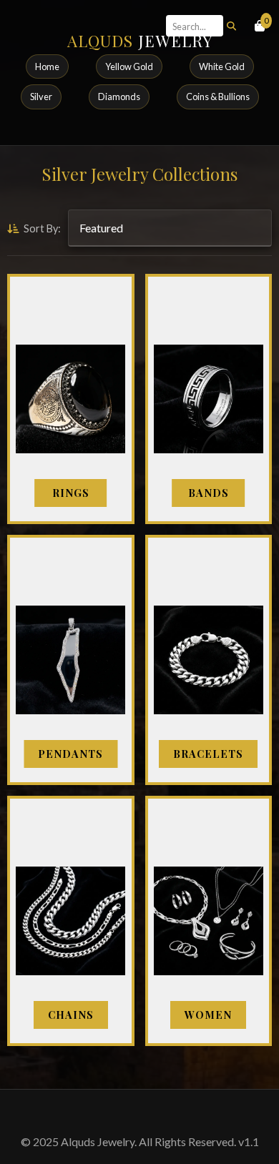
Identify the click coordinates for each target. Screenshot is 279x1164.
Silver (41, 96)
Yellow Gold (129, 66)
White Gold (222, 66)
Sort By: (41, 228)
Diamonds (119, 96)
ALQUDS (139, 40)
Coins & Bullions (218, 96)
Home (47, 66)
